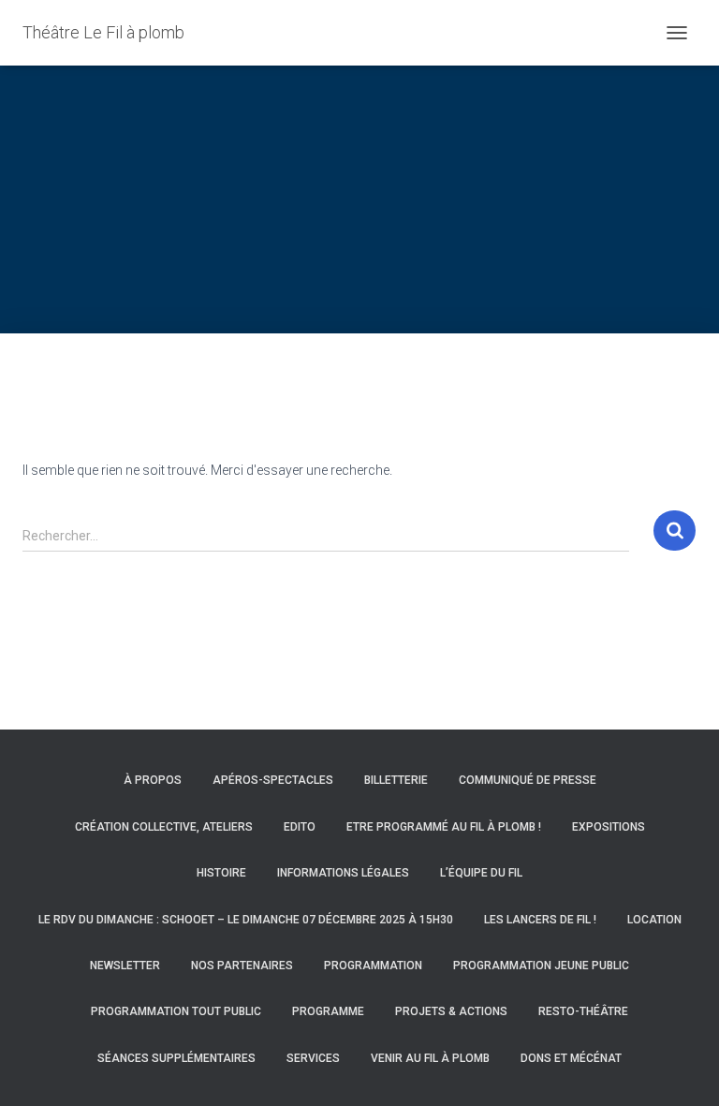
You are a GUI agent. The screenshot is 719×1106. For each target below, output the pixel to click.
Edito (299, 826)
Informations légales (343, 872)
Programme (328, 1011)
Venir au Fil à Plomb (430, 1058)
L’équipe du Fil (481, 872)
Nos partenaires (242, 965)
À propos (153, 780)
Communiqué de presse (527, 780)
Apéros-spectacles (273, 780)
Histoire (221, 872)
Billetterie (396, 780)
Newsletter (125, 965)
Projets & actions (451, 1011)
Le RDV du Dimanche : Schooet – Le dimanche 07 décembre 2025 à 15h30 (245, 919)
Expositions (608, 826)
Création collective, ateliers (164, 826)
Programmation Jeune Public (541, 965)
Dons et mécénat (571, 1058)
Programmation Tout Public (176, 1011)
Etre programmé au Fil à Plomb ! (443, 826)
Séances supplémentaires (176, 1058)
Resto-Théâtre (583, 1011)
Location (654, 919)
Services (313, 1058)
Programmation (373, 965)
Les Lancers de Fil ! (540, 919)
